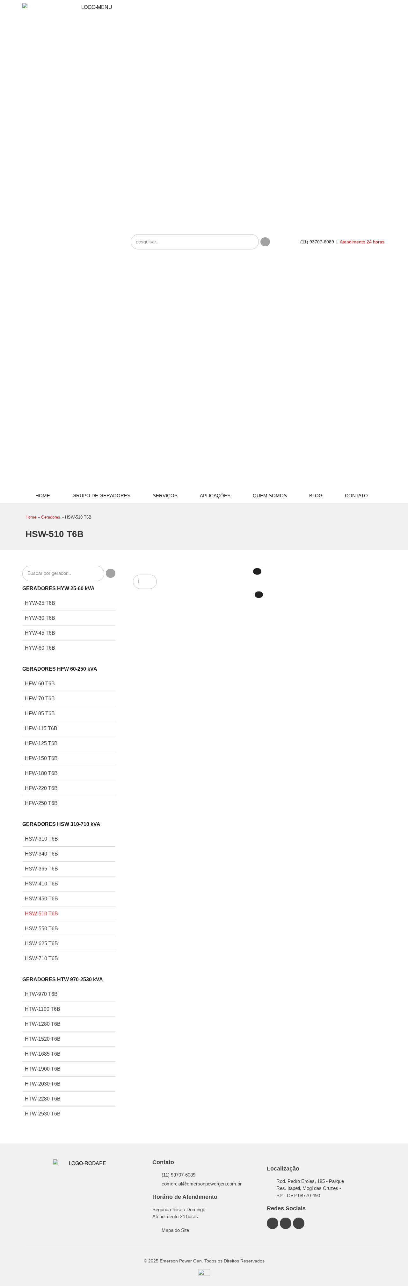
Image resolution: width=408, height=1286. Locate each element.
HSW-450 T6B (41, 898)
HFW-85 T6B (40, 713)
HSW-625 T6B (41, 943)
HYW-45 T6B (40, 633)
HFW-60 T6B (40, 683)
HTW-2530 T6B (43, 1113)
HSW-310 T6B (41, 839)
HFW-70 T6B (40, 698)
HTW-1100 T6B (42, 1009)
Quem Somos (270, 495)
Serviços (165, 495)
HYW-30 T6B (40, 618)
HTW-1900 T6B (43, 1069)
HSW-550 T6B (41, 928)
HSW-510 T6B (41, 913)
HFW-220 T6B (41, 788)
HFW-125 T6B (41, 743)
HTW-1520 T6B (43, 1039)
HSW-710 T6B (41, 958)
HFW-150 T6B (41, 758)
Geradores (50, 517)
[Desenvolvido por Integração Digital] (204, 1274)
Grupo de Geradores (101, 495)
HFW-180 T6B (41, 773)
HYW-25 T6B (40, 603)
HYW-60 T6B (40, 648)
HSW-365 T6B (41, 868)
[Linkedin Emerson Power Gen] (285, 1223)
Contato (356, 495)
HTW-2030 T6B (43, 1084)
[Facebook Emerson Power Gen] (272, 1223)
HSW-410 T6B (41, 883)
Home (42, 495)
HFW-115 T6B (41, 728)
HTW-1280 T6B (43, 1024)
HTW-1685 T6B (43, 1054)
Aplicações (215, 495)
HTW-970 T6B (41, 994)
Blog (316, 495)
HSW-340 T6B (41, 853)
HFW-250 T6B (41, 803)
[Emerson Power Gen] (94, 241)
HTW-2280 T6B (43, 1098)
